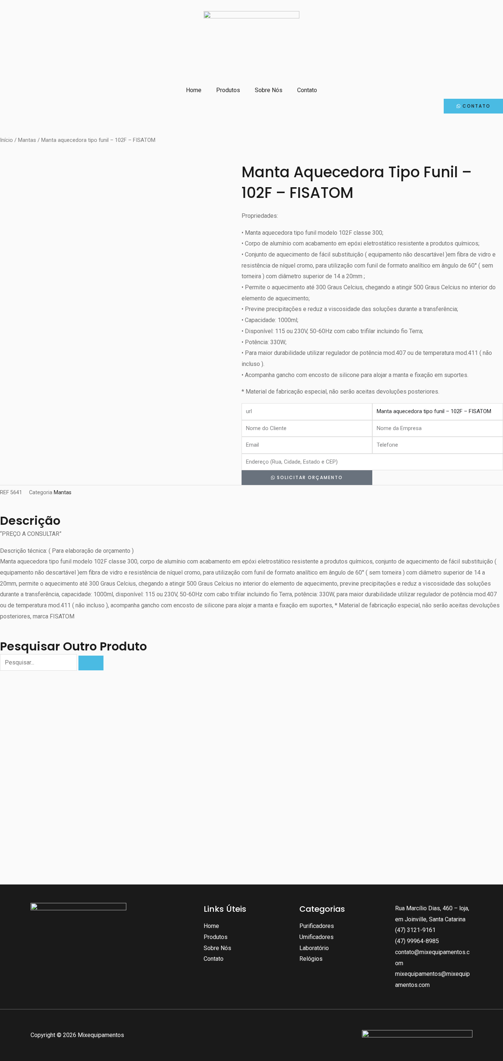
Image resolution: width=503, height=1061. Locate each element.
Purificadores (316, 925)
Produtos (228, 90)
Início (6, 140)
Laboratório (314, 948)
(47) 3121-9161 (415, 929)
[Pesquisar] (90, 663)
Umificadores (316, 936)
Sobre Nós (268, 90)
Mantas (27, 140)
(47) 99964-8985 (417, 941)
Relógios (311, 958)
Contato (307, 90)
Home (193, 90)
